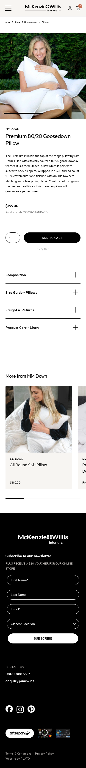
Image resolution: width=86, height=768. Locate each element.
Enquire (43, 249)
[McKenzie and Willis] (43, 8)
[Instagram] (20, 709)
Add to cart (52, 237)
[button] (78, 8)
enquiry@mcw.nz (20, 680)
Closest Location (20, 615)
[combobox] (41, 624)
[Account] (70, 8)
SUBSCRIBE (43, 638)
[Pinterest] (31, 709)
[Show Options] (74, 624)
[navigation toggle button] (8, 8)
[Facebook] (9, 709)
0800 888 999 (18, 673)
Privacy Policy (44, 753)
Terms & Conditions (18, 753)
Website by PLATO (18, 758)
